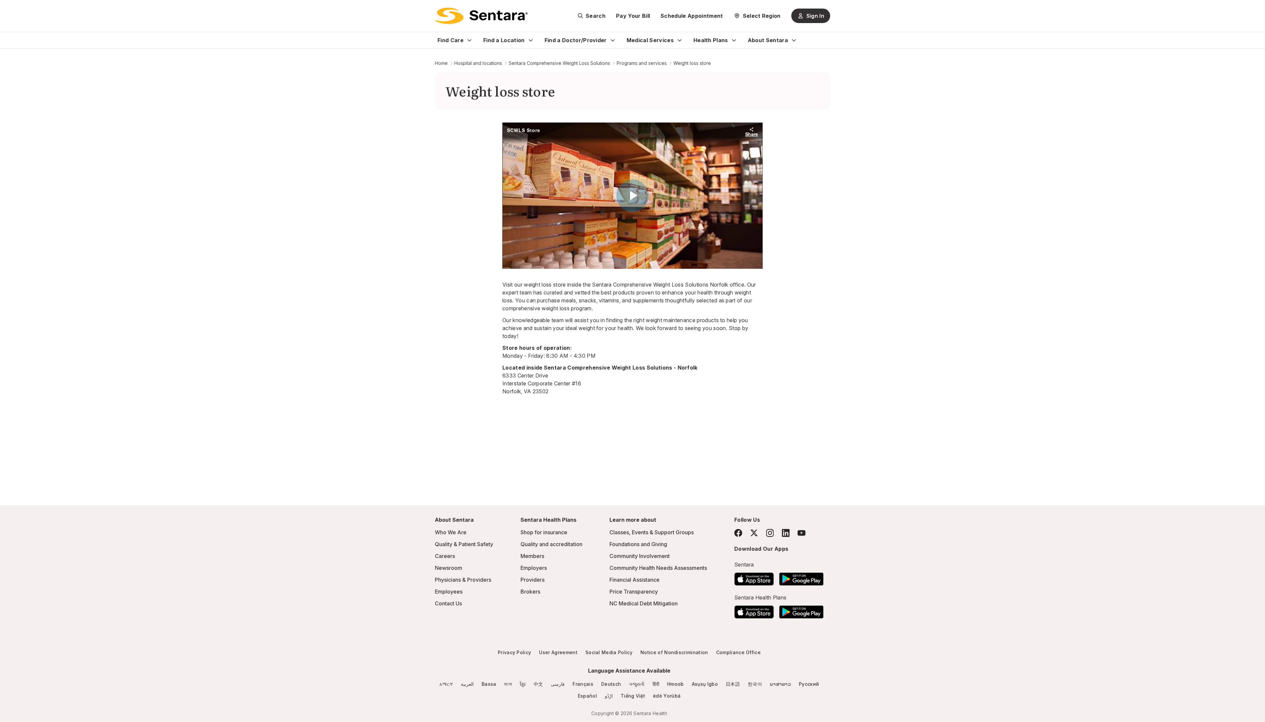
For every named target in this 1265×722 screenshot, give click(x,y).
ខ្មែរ (523, 684)
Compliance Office (738, 652)
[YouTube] (801, 533)
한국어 (755, 684)
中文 (538, 684)
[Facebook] (738, 533)
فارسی (558, 684)
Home (441, 63)
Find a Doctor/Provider (576, 40)
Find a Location (504, 40)
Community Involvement (639, 556)
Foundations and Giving (638, 544)
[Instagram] (770, 533)
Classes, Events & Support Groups (651, 532)
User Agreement (558, 652)
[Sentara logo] (481, 16)
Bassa (489, 684)
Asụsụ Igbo (705, 684)
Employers (533, 568)
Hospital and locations (478, 63)
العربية (467, 684)
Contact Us (448, 603)
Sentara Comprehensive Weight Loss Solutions (559, 63)
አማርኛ (446, 684)
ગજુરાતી (636, 684)
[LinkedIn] (786, 533)
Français (583, 684)
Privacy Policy (514, 652)
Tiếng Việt (633, 696)
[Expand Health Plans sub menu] (734, 40)
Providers (532, 579)
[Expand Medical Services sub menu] (679, 40)
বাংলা (508, 684)
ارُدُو (609, 696)
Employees (449, 591)
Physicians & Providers (463, 579)
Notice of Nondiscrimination (674, 652)
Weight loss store (692, 63)
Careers (445, 556)
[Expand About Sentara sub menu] (794, 40)
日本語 (733, 684)
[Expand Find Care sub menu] (469, 40)
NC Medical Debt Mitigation (643, 603)
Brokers (530, 591)
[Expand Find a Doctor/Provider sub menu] (612, 40)
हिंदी (656, 684)
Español (587, 696)
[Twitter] (754, 533)
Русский (809, 684)
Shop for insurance (543, 532)
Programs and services (642, 63)
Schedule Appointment (692, 16)
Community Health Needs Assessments (658, 568)
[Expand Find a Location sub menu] (530, 40)
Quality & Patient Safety (464, 544)
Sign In (815, 16)
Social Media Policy (608, 652)
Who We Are (450, 532)
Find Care (450, 40)
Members (532, 556)
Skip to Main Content (10, 9)
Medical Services (650, 40)
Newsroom (448, 568)
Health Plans (710, 40)
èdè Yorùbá (667, 696)
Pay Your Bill (633, 16)
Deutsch (611, 684)
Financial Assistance (634, 579)
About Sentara (768, 40)
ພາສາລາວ (780, 684)
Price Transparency (633, 591)
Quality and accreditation (551, 544)
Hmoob (675, 684)
